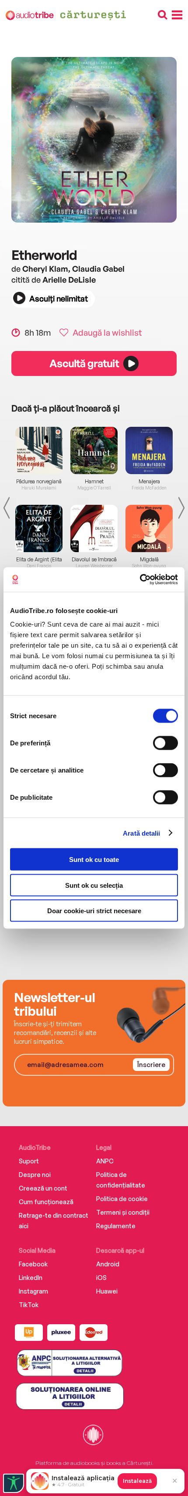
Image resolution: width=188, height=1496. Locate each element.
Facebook (33, 1264)
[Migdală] (149, 528)
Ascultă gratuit (83, 363)
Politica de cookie (122, 1198)
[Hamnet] (94, 450)
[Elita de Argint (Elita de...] (39, 528)
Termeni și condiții (123, 1212)
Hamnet (94, 482)
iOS (101, 1277)
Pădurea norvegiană (39, 482)
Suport (29, 1161)
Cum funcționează (46, 1201)
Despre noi (35, 1174)
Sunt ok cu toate (94, 859)
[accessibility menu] (13, 1483)
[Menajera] (149, 450)
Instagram (33, 1291)
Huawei (107, 1291)
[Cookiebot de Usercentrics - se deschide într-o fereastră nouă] (139, 579)
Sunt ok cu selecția (94, 885)
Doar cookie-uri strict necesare (94, 911)
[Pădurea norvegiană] (39, 450)
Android (107, 1264)
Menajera (149, 482)
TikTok (28, 1304)
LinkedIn (30, 1277)
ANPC (105, 1161)
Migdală (149, 560)
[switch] (165, 743)
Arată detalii (141, 833)
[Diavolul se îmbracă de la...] (94, 528)
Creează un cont (43, 1188)
